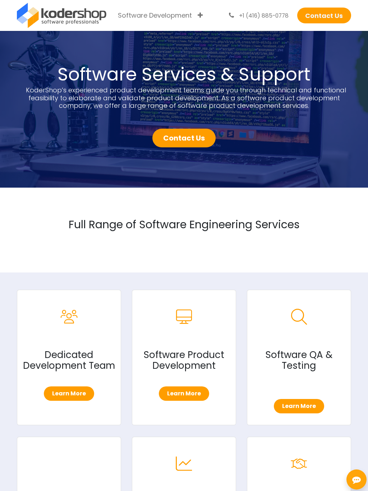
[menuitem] (155, 15)
